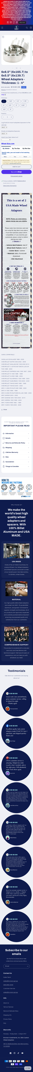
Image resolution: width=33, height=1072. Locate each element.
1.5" (18, 101)
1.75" (25, 101)
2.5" (10, 105)
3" (16, 105)
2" (3, 105)
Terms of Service (8, 1007)
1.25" (10, 101)
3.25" (23, 105)
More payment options (16, 176)
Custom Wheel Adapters (14, 1067)
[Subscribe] (28, 966)
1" (3, 101)
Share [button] (5, 409)
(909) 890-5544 (8, 984)
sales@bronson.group (10, 981)
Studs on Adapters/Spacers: (10, 131)
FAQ (4, 1023)
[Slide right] (20, 68)
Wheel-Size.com (7, 143)
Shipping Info (7, 1015)
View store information (10, 185)
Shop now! (22, 22)
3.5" (4, 109)
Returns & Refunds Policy (10, 1011)
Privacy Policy (7, 1019)
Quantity (3, 113)
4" (10, 109)
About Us (6, 1003)
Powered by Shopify (23, 1067)
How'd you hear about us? (9, 137)
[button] (2, 28)
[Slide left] (13, 68)
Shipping (3, 89)
